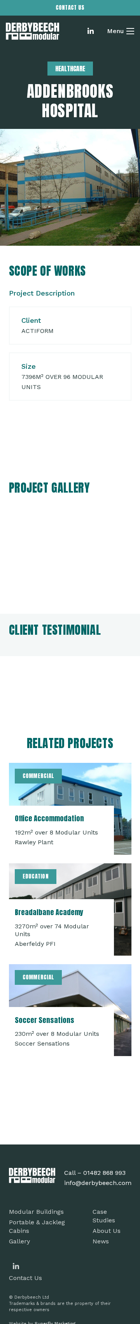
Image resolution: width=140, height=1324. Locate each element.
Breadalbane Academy (49, 912)
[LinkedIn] (90, 31)
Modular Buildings (36, 1211)
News (101, 1241)
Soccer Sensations (44, 1020)
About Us (107, 1230)
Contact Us (25, 1278)
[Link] (32, 31)
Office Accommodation (49, 818)
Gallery (19, 1241)
